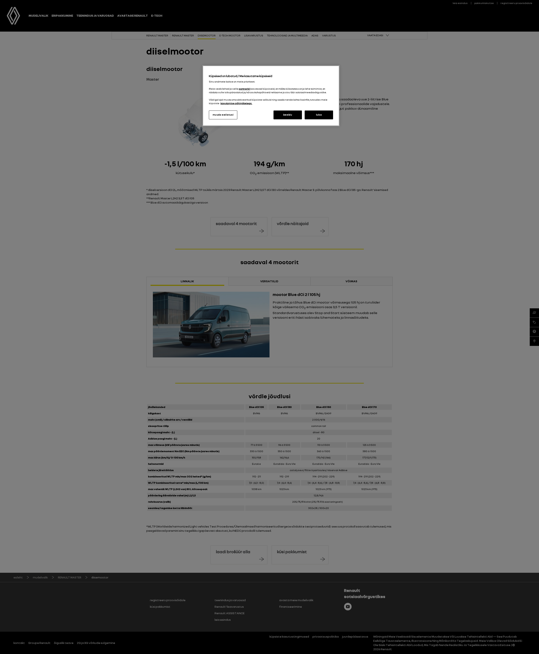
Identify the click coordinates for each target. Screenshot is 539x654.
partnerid (244, 88)
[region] (271, 95)
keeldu (287, 114)
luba (319, 114)
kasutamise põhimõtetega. (236, 103)
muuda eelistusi (223, 114)
